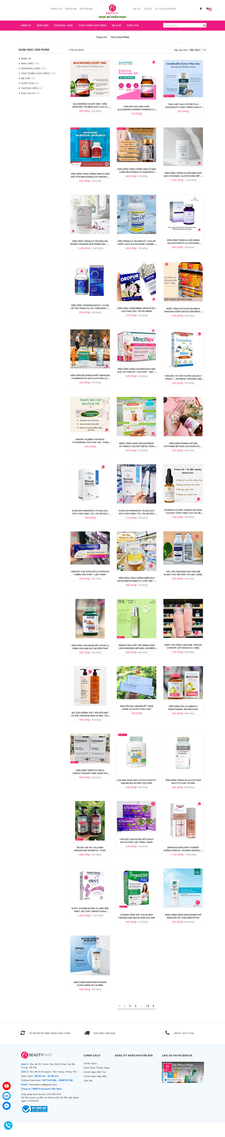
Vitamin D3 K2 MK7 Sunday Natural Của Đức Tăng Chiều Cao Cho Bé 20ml (183, 513)
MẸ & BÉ (116, 25)
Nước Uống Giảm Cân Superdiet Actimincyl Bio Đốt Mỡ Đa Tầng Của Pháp (136, 446)
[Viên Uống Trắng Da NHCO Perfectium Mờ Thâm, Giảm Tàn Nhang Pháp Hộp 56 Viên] (90, 748)
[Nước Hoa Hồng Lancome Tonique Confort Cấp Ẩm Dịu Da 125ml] (183, 618)
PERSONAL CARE (63, 25)
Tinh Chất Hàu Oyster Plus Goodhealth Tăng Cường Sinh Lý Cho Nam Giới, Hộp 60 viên (183, 107)
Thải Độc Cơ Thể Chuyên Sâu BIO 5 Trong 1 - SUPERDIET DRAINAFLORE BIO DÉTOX (183, 379)
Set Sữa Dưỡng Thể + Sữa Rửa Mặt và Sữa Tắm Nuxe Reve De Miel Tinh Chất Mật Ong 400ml (90, 715)
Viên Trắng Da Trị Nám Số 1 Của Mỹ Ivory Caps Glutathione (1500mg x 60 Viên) (136, 244)
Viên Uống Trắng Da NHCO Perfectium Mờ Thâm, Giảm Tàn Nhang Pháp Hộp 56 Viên (90, 773)
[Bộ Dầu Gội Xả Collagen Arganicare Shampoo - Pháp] (90, 820)
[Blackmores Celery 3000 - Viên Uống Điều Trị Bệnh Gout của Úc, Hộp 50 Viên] (90, 78)
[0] (207, 8)
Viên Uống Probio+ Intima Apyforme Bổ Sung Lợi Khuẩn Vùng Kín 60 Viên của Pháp (183, 446)
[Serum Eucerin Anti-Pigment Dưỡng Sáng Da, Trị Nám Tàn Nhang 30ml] (183, 820)
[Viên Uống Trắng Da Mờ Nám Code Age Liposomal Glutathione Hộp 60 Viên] (183, 147)
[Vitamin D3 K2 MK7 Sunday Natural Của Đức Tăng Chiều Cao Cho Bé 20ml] (183, 483)
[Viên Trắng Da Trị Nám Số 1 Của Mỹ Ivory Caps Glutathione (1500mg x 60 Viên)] (136, 214)
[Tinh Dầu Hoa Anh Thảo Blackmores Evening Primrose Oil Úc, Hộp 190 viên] (136, 80)
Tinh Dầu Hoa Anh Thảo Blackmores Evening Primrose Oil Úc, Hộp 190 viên (136, 109)
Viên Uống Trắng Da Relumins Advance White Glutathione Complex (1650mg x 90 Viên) (183, 243)
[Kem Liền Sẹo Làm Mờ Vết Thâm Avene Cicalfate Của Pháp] (136, 682)
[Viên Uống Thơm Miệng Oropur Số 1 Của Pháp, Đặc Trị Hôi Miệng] (136, 281)
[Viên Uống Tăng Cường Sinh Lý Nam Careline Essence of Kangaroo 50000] (136, 145)
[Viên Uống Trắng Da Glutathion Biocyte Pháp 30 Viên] (183, 753)
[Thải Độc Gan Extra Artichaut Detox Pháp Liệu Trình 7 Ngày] (136, 816)
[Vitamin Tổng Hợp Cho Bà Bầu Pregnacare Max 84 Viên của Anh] (136, 888)
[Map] (6, 1086)
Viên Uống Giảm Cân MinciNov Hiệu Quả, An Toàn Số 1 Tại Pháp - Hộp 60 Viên (136, 372)
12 (147, 1006)
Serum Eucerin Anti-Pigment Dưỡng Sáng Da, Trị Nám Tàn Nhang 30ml (183, 850)
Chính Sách (90, 1063)
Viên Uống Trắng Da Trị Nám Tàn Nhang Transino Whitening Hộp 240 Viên (90, 244)
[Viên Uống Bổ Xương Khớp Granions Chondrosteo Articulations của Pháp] (90, 348)
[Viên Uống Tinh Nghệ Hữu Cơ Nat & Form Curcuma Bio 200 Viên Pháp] (90, 618)
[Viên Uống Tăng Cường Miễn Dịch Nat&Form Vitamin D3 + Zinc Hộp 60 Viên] (136, 551)
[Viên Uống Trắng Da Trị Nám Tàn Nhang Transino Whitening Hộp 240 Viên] (90, 214)
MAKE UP (26, 25)
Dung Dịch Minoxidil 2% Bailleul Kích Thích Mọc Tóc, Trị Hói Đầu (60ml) (137, 513)
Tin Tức (136, 9)
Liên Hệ (148, 9)
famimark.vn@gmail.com (43, 1084)
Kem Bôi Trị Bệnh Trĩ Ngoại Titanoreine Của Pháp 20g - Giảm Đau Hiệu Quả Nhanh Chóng (90, 442)
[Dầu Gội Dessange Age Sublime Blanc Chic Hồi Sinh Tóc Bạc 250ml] (183, 548)
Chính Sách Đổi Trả (95, 1072)
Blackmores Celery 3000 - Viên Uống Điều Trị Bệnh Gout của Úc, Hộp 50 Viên (90, 107)
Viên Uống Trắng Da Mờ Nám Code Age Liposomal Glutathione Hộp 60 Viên (183, 176)
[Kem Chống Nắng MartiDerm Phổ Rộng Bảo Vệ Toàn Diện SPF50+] (183, 888)
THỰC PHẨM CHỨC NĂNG (92, 25)
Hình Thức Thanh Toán (97, 1067)
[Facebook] (6, 1106)
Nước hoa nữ (28, 93)
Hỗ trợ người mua (165, 9)
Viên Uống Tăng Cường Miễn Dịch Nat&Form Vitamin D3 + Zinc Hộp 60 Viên (136, 581)
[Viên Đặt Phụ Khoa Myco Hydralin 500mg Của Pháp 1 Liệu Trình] (90, 548)
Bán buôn (71, 9)
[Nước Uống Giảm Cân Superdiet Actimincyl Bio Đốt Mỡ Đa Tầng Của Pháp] (136, 416)
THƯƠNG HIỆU (29, 88)
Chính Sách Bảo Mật (95, 1076)
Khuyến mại (86, 9)
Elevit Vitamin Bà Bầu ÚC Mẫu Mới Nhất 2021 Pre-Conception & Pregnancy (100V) (90, 911)
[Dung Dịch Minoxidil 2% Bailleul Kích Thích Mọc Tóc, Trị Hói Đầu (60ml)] (136, 484)
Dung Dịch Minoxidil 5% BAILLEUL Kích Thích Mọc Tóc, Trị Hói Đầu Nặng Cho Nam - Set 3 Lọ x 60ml (90, 513)
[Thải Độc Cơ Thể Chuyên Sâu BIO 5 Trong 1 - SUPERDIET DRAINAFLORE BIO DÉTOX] (183, 349)
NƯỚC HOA (133, 25)
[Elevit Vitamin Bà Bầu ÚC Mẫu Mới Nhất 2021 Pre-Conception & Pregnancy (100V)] (90, 884)
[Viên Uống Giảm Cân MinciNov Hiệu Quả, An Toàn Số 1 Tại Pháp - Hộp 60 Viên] (136, 345)
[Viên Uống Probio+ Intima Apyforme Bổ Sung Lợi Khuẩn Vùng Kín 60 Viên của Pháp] (183, 416)
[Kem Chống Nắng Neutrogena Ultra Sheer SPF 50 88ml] (90, 955)
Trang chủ (56, 9)
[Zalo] (6, 1096)
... (141, 1006)
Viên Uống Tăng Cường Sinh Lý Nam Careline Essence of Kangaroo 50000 (136, 172)
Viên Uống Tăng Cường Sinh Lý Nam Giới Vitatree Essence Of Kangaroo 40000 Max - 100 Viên (90, 177)
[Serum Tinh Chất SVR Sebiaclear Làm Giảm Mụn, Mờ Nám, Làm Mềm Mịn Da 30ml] (136, 618)
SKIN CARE (43, 25)
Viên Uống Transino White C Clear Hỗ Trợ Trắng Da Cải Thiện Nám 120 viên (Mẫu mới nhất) (90, 308)
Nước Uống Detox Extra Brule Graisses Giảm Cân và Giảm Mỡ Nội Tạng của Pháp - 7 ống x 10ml (183, 311)
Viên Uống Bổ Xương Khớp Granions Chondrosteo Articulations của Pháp (90, 378)
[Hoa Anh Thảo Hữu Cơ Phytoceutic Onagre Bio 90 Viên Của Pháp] (136, 753)
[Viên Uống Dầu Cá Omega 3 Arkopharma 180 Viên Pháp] (183, 682)
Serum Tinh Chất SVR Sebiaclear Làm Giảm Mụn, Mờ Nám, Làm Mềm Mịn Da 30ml (136, 648)
